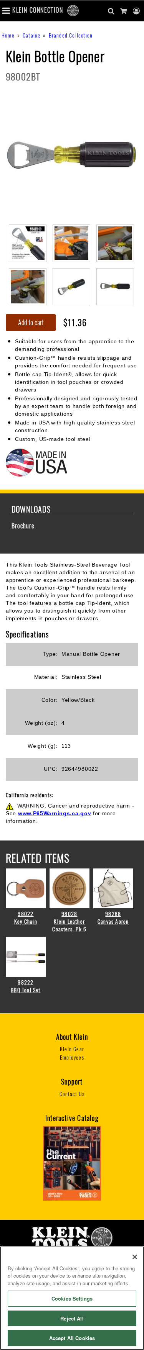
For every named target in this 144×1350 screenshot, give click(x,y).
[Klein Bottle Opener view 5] (71, 286)
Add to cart (31, 322)
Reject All (71, 1318)
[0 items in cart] (123, 11)
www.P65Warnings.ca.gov (54, 813)
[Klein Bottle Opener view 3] (115, 242)
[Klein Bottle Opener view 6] (115, 286)
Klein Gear (72, 1049)
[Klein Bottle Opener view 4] (28, 286)
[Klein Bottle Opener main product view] (72, 155)
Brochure (23, 526)
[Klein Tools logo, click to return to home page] (73, 10)
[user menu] (136, 11)
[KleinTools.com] (72, 1237)
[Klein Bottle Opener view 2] (71, 242)
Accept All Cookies (72, 1338)
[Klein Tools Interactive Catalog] (72, 1162)
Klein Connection (37, 10)
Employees (72, 1057)
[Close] (134, 1256)
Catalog (31, 35)
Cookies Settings (72, 1298)
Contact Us (72, 1094)
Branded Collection (71, 35)
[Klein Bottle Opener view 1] (28, 242)
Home (8, 35)
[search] (111, 11)
